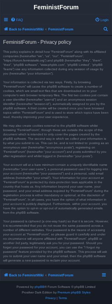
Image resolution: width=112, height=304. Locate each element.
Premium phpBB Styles (74, 292)
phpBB (39, 286)
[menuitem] (17, 20)
